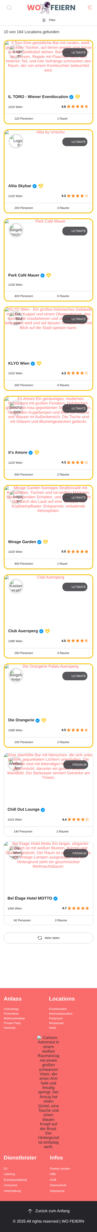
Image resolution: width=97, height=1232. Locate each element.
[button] (90, 7)
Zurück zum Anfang (52, 1211)
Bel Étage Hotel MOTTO (29, 898)
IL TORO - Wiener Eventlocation (38, 97)
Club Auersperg (23, 631)
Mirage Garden (22, 542)
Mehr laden (52, 938)
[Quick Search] (11, 7)
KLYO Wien (19, 363)
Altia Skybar (19, 186)
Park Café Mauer (23, 275)
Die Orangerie (21, 720)
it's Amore (17, 453)
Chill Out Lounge (23, 809)
